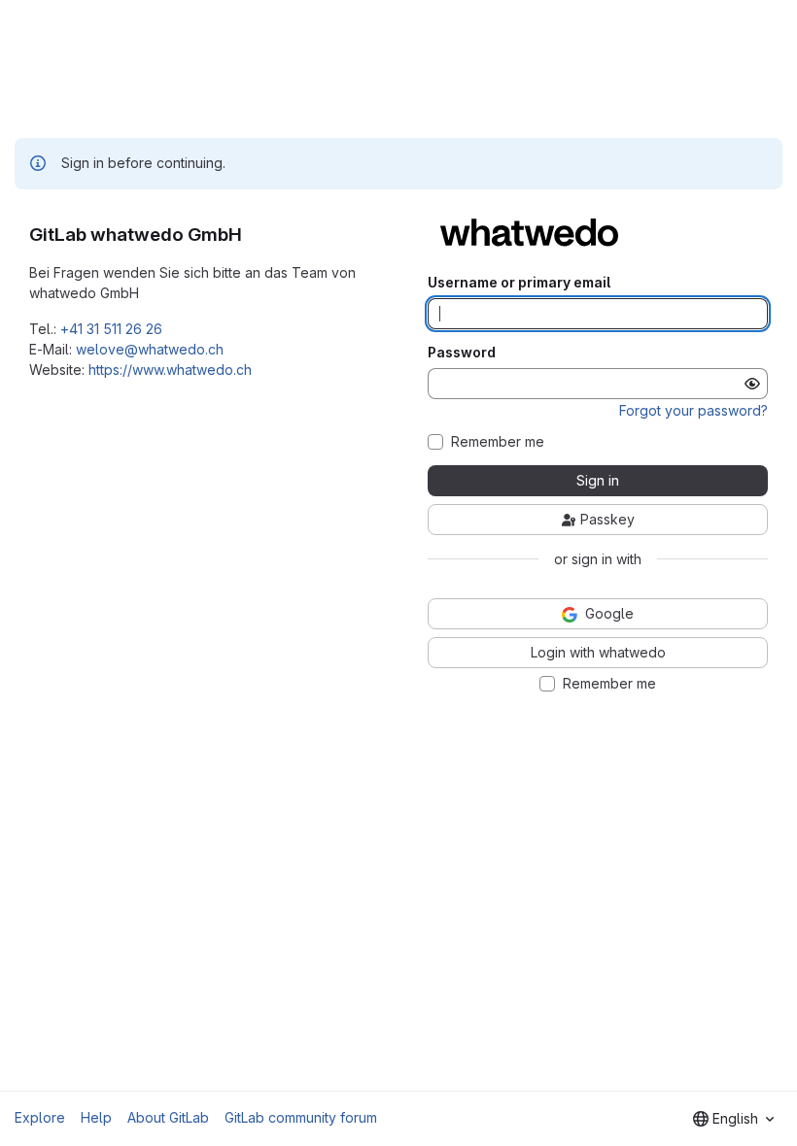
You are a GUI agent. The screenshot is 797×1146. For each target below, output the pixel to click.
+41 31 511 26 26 (111, 328)
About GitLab (168, 1117)
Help (96, 1117)
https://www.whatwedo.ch (170, 369)
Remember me (497, 442)
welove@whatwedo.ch (150, 349)
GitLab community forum (301, 1117)
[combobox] (733, 1118)
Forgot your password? (693, 410)
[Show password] (752, 383)
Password (462, 352)
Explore (40, 1117)
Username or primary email (519, 282)
